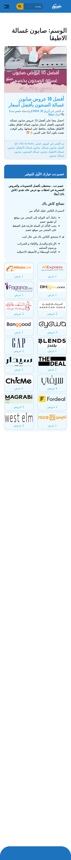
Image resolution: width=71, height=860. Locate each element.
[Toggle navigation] (6, 6)
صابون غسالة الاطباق (28, 147)
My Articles (27, 143)
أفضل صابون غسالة (53, 147)
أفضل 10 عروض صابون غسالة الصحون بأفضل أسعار (36, 101)
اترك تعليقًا (54, 114)
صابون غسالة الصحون (35, 151)
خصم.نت (16, 111)
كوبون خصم (42, 143)
